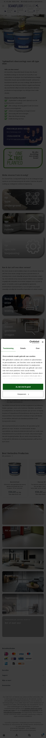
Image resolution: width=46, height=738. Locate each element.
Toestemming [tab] (8, 348)
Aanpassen (21, 394)
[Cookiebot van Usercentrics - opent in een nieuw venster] (29, 342)
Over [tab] (38, 348)
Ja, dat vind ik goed (23, 387)
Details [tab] (23, 348)
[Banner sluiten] (42, 342)
